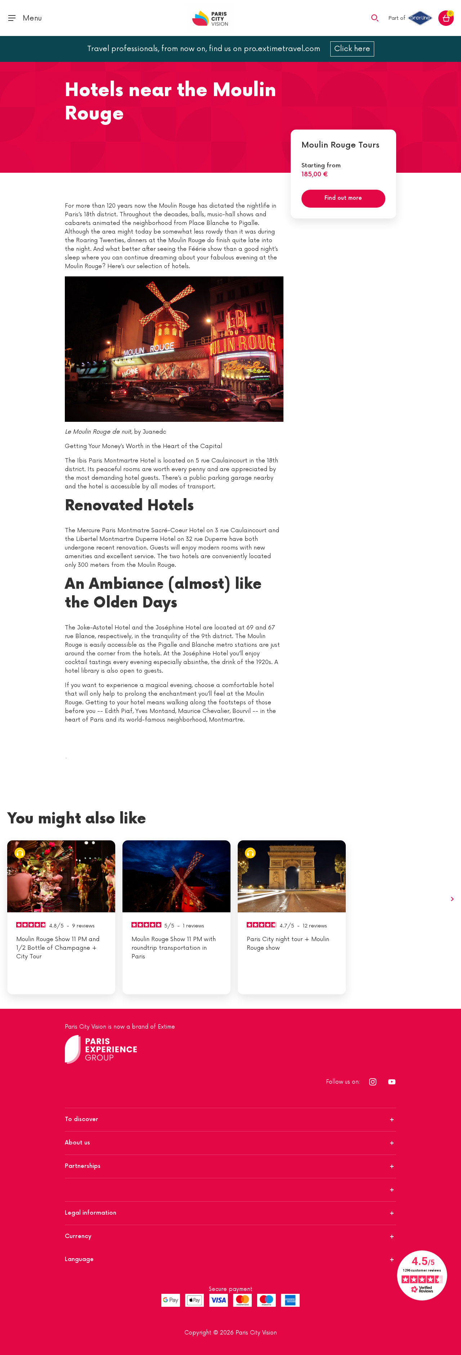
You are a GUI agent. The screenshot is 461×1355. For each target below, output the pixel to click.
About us (77, 1142)
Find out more (343, 198)
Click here (352, 49)
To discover (81, 1119)
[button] (375, 17)
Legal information (90, 1213)
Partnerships (82, 1166)
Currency (78, 1236)
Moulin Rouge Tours (340, 145)
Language (79, 1259)
